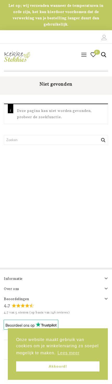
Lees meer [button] (68, 353)
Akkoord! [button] (58, 366)
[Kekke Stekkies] (17, 56)
